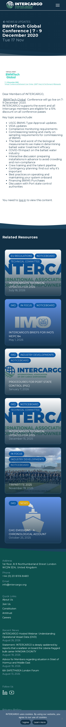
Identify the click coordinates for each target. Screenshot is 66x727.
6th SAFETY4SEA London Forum (20, 670)
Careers (6, 617)
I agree (25, 722)
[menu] (58, 5)
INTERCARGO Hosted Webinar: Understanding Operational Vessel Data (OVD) (28, 635)
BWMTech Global (14, 99)
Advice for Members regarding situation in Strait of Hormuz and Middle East (30, 661)
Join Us (6, 604)
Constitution (9, 608)
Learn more (40, 722)
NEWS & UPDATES (18, 21)
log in (22, 200)
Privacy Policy (11, 709)
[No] (62, 718)
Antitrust (7, 613)
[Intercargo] (24, 7)
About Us (7, 599)
